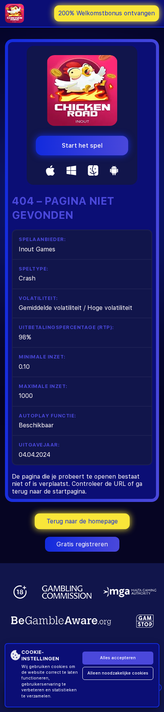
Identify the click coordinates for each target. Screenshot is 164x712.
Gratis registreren (82, 544)
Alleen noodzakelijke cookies (117, 673)
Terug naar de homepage (82, 521)
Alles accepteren (118, 657)
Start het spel (82, 145)
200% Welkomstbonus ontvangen (106, 13)
